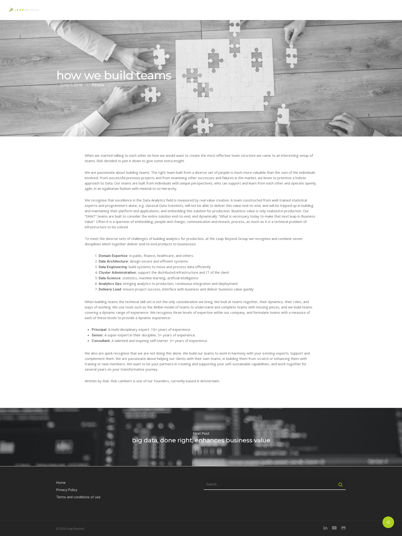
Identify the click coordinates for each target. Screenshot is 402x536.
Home (61, 483)
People (98, 84)
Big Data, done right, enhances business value (201, 437)
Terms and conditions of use (78, 497)
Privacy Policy (66, 490)
